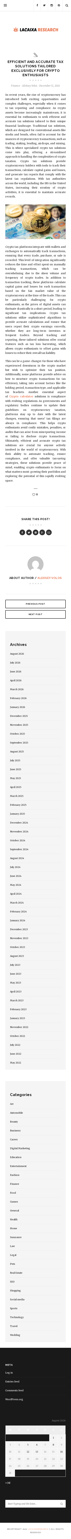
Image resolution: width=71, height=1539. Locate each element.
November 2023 (19, 938)
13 (37, 1451)
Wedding (15, 1335)
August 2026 (17, 653)
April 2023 (15, 991)
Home (13, 1228)
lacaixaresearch (38, 1529)
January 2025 (17, 813)
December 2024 (19, 822)
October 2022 (17, 1036)
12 (28, 1451)
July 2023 (15, 964)
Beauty (14, 1121)
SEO (12, 1281)
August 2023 (17, 956)
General (14, 1210)
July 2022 (15, 1044)
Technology (17, 1317)
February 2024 (18, 911)
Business (15, 1130)
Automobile (16, 1112)
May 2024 (15, 884)
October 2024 (17, 840)
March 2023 (16, 1000)
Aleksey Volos (49, 578)
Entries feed (12, 1381)
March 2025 (16, 796)
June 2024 (15, 876)
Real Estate (16, 1272)
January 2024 (17, 920)
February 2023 (18, 1009)
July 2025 (15, 760)
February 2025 (18, 804)
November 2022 (19, 1027)
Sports (13, 1308)
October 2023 (17, 947)
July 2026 (15, 662)
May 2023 (15, 982)
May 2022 (15, 1062)
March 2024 (17, 902)
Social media (17, 1299)
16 (61, 1451)
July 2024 (15, 867)
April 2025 (15, 787)
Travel (13, 1326)
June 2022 (15, 1053)
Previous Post (35, 604)
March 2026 (17, 689)
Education (15, 1157)
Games (14, 1201)
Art (11, 1103)
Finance (15, 85)
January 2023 (17, 1018)
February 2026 (18, 698)
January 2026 (17, 707)
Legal (13, 1255)
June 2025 (15, 769)
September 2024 (19, 849)
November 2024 (19, 831)
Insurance (16, 1237)
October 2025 (17, 733)
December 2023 (19, 929)
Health (13, 1219)
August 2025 (17, 751)
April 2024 (16, 893)
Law (12, 1246)
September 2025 (19, 742)
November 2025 (19, 724)
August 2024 (17, 858)
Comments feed (14, 1390)
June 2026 (15, 671)
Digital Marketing (20, 1148)
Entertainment (18, 1166)
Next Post (36, 614)
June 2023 (15, 973)
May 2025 (15, 778)
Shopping (15, 1290)
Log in (9, 1372)
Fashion (14, 1175)
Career (14, 1139)
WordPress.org (14, 1399)
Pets (12, 1263)
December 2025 (19, 716)
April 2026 (16, 680)
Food (13, 1192)
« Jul (7, 1482)
